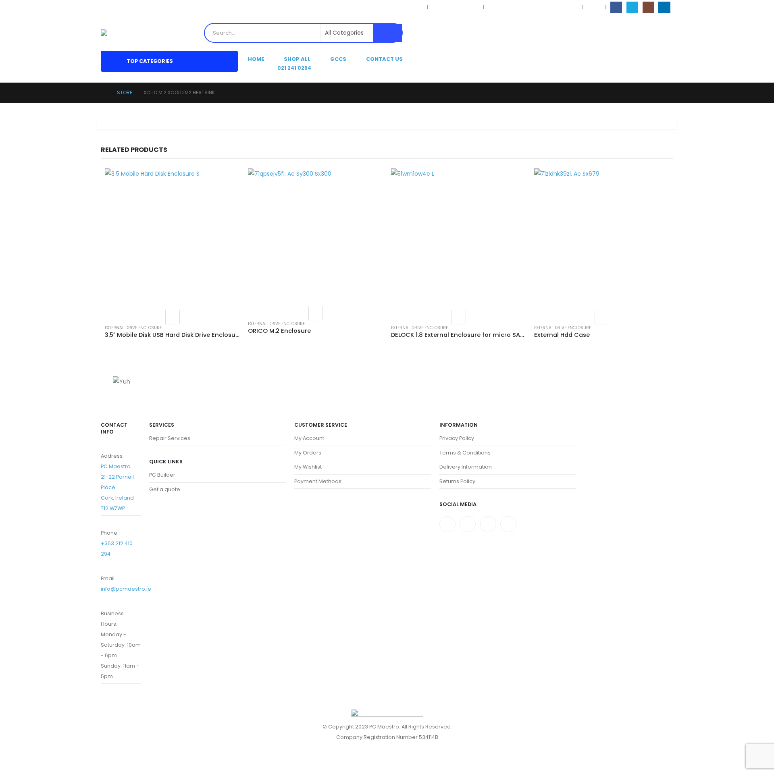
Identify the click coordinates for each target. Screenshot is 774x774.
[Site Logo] (120, 32)
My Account (309, 438)
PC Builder (162, 474)
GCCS (338, 59)
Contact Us (384, 59)
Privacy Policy (407, 7)
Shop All (297, 59)
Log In (594, 7)
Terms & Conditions (455, 7)
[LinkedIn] (664, 7)
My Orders (307, 452)
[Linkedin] (508, 524)
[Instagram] (648, 7)
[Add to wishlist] (172, 317)
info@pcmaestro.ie (126, 588)
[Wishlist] (666, 32)
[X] (632, 7)
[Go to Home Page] (103, 92)
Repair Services (169, 438)
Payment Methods (317, 481)
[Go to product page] (172, 235)
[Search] (387, 33)
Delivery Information (511, 7)
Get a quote (164, 489)
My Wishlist (308, 466)
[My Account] (653, 32)
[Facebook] (616, 7)
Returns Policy (561, 7)
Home (256, 59)
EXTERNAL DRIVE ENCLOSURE (133, 328)
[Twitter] (468, 524)
